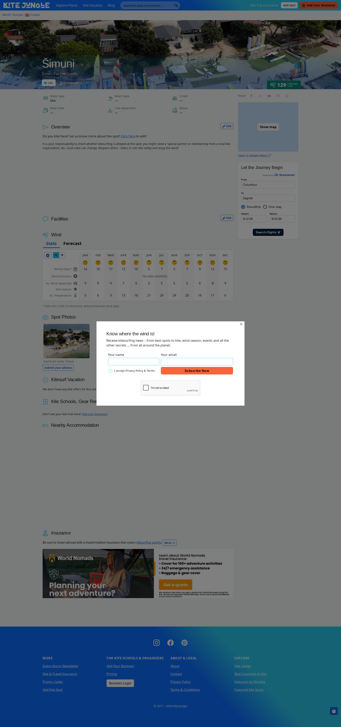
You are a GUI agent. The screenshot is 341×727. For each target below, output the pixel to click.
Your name (116, 355)
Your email (169, 355)
